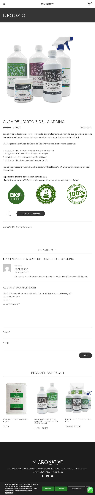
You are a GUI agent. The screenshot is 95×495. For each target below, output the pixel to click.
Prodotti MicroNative (24, 227)
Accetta (48, 488)
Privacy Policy (57, 471)
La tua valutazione (11, 296)
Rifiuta (61, 488)
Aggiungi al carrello (31, 213)
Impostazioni (76, 488)
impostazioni (9, 493)
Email (6, 343)
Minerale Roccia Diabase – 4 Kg (15, 420)
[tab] (47, 250)
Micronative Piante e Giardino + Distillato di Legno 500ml (46, 421)
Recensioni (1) (45, 249)
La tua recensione (11, 304)
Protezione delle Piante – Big (78, 420)
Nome (6, 332)
